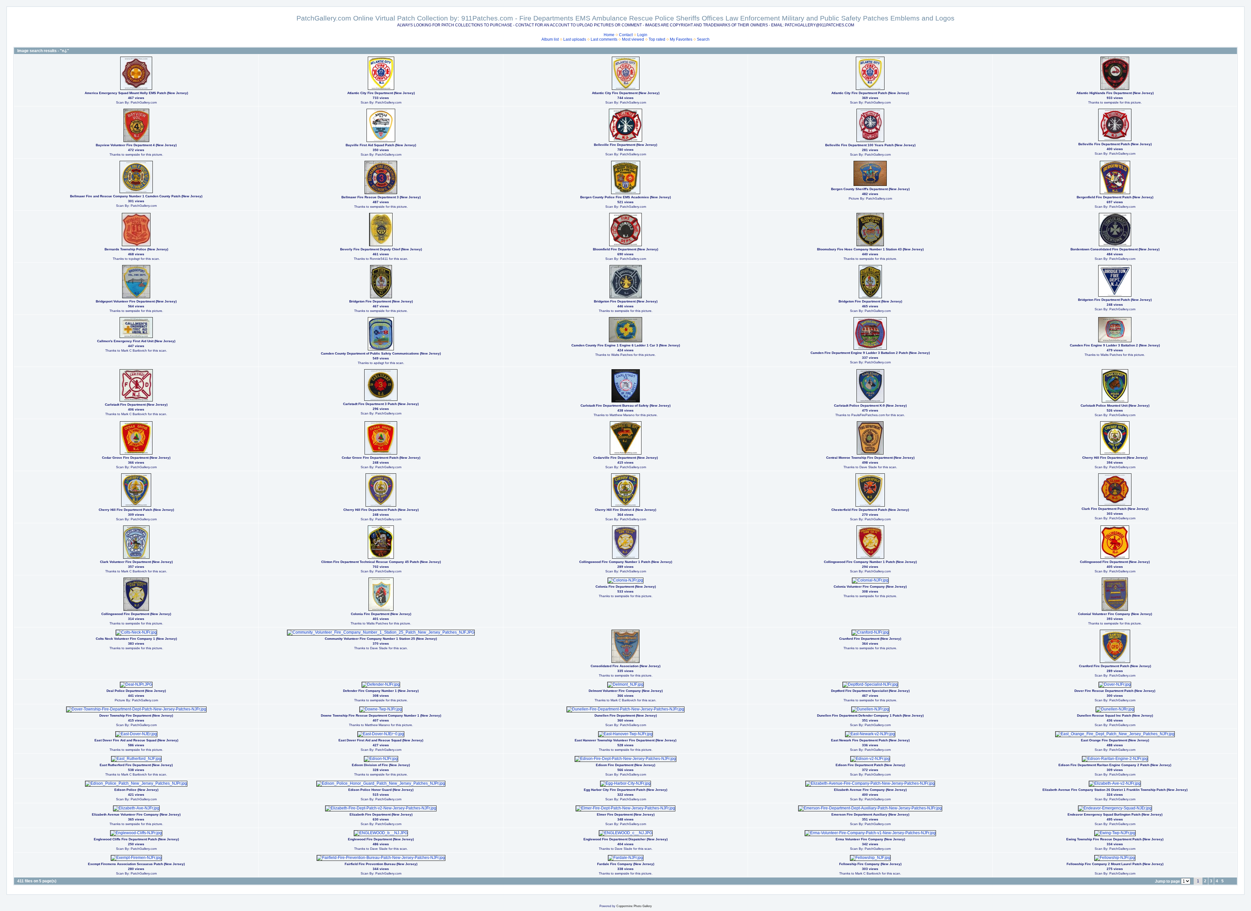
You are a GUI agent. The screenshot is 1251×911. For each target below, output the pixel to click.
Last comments (604, 39)
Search (703, 39)
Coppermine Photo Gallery (634, 906)
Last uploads (574, 39)
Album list (550, 39)
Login (642, 35)
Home (609, 35)
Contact (626, 35)
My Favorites (681, 39)
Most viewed (633, 39)
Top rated (657, 39)
